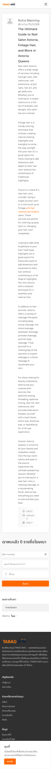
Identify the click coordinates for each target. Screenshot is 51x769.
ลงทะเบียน (6, 687)
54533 (29, 511)
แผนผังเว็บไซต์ (8, 739)
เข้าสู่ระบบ (6, 682)
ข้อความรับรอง (8, 706)
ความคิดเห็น (7, 715)
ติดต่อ (4, 719)
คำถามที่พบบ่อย (9, 710)
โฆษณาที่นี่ (6, 734)
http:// (29, 522)
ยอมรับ (10, 761)
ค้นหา (25, 583)
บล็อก (4, 702)
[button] (14, 616)
